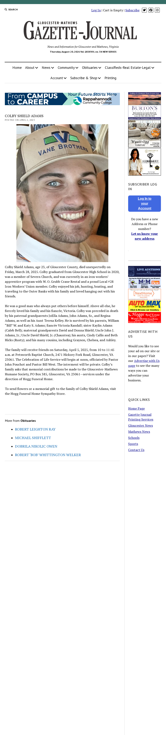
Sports (133, 443)
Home (17, 67)
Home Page (136, 408)
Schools (133, 437)
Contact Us (136, 450)
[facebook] (150, 10)
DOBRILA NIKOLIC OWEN (36, 446)
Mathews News (139, 431)
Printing (110, 78)
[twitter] (144, 10)
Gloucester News (140, 425)
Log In (96, 10)
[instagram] (157, 10)
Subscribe (132, 10)
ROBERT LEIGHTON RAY (35, 429)
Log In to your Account (144, 203)
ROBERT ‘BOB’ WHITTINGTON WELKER (48, 454)
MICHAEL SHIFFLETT (33, 437)
